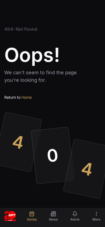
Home (27, 97)
